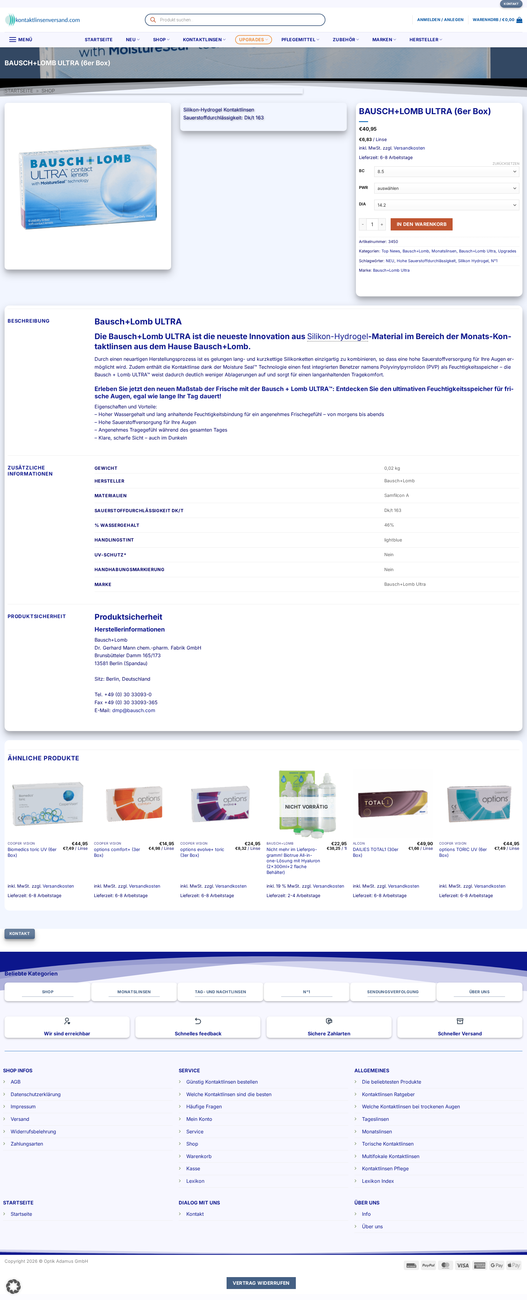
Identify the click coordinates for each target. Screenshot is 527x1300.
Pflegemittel (298, 39)
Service (194, 1131)
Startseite (99, 39)
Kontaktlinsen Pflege (385, 1168)
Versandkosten (409, 147)
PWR (363, 188)
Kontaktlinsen (202, 39)
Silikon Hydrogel (473, 261)
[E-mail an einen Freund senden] (517, 63)
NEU (131, 39)
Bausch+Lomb (416, 251)
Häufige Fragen (204, 1106)
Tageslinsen (375, 1119)
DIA (362, 204)
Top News (391, 251)
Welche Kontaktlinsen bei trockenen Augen (411, 1106)
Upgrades (251, 39)
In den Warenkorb (421, 224)
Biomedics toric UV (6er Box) (32, 852)
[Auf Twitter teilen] (506, 63)
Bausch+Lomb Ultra (477, 251)
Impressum (23, 1106)
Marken (382, 39)
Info (366, 1214)
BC (362, 171)
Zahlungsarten (27, 1144)
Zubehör (344, 39)
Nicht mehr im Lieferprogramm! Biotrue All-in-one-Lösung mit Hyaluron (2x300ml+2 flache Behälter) (293, 861)
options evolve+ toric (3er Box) (202, 852)
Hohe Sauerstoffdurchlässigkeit (426, 261)
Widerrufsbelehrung (33, 1131)
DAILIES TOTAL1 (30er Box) (375, 852)
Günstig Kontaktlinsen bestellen (222, 1082)
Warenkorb (199, 1156)
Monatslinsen (444, 251)
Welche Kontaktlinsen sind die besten (228, 1094)
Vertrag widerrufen (261, 1283)
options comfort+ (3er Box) (117, 852)
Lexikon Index (378, 1181)
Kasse (193, 1168)
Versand (20, 1119)
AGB (15, 1082)
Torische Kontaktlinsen (388, 1144)
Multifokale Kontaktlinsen (390, 1156)
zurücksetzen (506, 163)
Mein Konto (199, 1119)
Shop (159, 39)
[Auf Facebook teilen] (495, 63)
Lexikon (195, 1181)
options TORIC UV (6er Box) (463, 852)
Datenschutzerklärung (36, 1094)
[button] (497, 20)
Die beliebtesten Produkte (391, 1082)
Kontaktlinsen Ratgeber (388, 1094)
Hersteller (424, 39)
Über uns (372, 1226)
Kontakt (195, 1214)
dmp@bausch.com (133, 710)
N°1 (494, 261)
